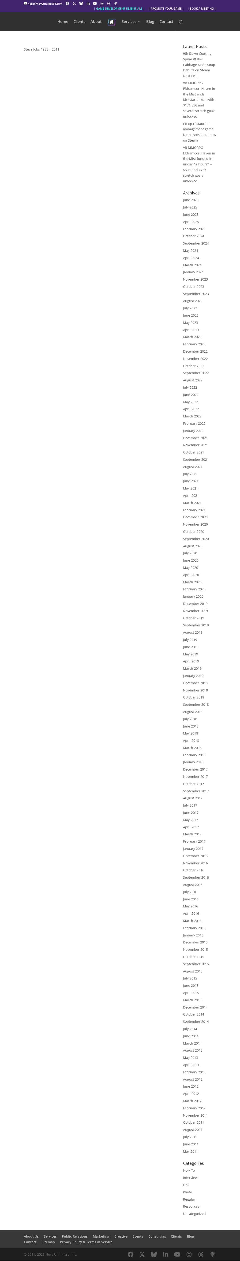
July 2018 (190, 719)
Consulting (157, 1236)
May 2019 (190, 654)
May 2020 (190, 567)
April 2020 (191, 575)
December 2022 (195, 351)
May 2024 (190, 250)
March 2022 (192, 416)
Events (138, 1236)
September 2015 (196, 964)
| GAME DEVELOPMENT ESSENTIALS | (119, 9)
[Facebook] (67, 3)
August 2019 (192, 632)
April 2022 (191, 409)
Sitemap (48, 1242)
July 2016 (190, 892)
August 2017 (192, 798)
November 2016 (195, 863)
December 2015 (195, 942)
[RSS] (116, 3)
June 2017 (191, 812)
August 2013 (192, 1050)
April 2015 (191, 993)
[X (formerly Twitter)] (74, 3)
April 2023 (191, 330)
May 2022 (190, 402)
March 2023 (192, 337)
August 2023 (192, 301)
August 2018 (192, 711)
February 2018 (194, 755)
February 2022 (194, 423)
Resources (191, 1206)
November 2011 (195, 1115)
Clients (79, 22)
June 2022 (191, 394)
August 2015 (192, 971)
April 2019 (191, 661)
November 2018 (195, 690)
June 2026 (191, 200)
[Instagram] (102, 3)
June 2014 (191, 1036)
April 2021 (191, 495)
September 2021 (196, 459)
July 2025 (190, 207)
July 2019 (190, 639)
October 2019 (193, 618)
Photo (187, 1192)
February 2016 (194, 928)
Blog (150, 22)
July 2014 (190, 1029)
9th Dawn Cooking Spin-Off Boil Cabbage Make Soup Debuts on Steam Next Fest (199, 64)
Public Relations (75, 1236)
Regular (189, 1199)
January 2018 (193, 762)
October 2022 (193, 366)
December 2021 (195, 438)
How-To (189, 1170)
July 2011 (190, 1137)
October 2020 (193, 531)
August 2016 (192, 884)
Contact (166, 22)
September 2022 (196, 373)
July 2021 (190, 474)
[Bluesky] (81, 3)
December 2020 (195, 517)
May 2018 (190, 733)
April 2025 (191, 221)
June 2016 (191, 899)
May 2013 (190, 1057)
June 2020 (191, 560)
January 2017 (193, 848)
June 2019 (191, 647)
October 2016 (193, 870)
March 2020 (192, 582)
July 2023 (190, 308)
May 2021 (190, 488)
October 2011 (193, 1122)
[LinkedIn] (88, 3)
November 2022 (195, 358)
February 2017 (194, 841)
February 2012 (194, 1108)
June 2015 (191, 985)
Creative (121, 1236)
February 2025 (194, 229)
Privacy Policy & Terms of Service (86, 1242)
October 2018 (193, 697)
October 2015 (193, 956)
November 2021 (195, 445)
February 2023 (194, 344)
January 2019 (193, 675)
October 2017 (193, 784)
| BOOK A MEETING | (202, 9)
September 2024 (196, 243)
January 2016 (193, 935)
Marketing (101, 1236)
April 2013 (191, 1065)
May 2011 (190, 1151)
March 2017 (192, 834)
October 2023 (193, 286)
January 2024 (193, 272)
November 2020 (195, 524)
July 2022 (190, 387)
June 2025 (191, 214)
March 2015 (192, 1000)
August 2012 (192, 1079)
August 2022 (192, 380)
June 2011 (191, 1144)
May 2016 (190, 906)
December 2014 (195, 1007)
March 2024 (192, 265)
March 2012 (192, 1101)
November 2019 (195, 611)
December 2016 (195, 856)
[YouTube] (95, 3)
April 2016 (191, 913)
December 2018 (195, 683)
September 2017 (196, 791)
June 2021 (191, 481)
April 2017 (191, 827)
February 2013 (194, 1072)
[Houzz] (109, 3)
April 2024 (191, 258)
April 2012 (191, 1093)
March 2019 (192, 668)
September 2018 (196, 704)
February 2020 (194, 589)
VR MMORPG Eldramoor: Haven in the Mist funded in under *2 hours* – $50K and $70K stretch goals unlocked (199, 164)
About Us (31, 1236)
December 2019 (195, 603)
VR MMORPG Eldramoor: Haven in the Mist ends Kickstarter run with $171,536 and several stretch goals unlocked (199, 100)
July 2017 (190, 805)
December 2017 (195, 769)
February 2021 (194, 510)
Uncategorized (194, 1213)
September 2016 (196, 877)
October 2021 (193, 452)
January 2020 (193, 596)
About (95, 22)
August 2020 (192, 546)
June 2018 (191, 726)
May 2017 (190, 820)
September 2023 (196, 294)
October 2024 (193, 236)
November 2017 (195, 776)
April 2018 (191, 740)
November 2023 (195, 279)
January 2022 (193, 430)
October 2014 (193, 1014)
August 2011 (192, 1129)
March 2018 (192, 748)
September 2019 (196, 625)
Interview (190, 1177)
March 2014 (192, 1043)
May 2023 (190, 322)
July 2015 (190, 978)
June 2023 (191, 315)
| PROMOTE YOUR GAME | (166, 9)
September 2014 (196, 1021)
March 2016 (192, 920)
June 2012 (191, 1086)
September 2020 (196, 539)
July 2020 (190, 553)
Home (62, 22)
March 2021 (192, 503)
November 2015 (195, 949)
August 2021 (192, 466)
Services (129, 22)
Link (186, 1185)
